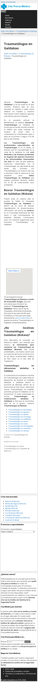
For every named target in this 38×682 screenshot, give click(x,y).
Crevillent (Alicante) (12, 515)
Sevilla (7, 25)
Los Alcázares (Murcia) (14, 513)
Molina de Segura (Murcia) (15, 503)
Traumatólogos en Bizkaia (26, 31)
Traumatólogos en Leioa (18, 424)
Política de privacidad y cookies (17, 671)
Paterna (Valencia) (12, 501)
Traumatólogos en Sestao (18, 431)
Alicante (8, 27)
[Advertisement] (19, 80)
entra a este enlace (22, 318)
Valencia (8, 20)
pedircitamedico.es (10, 680)
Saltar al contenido (8, 2)
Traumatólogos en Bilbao (18, 414)
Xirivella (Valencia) (12, 510)
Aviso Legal (9, 669)
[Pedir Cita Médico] (16, 9)
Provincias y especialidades (11, 529)
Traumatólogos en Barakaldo (20, 410)
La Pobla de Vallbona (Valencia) (17, 517)
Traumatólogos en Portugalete (20, 426)
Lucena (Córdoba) (12, 520)
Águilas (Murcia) (11, 508)
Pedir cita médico (7, 31)
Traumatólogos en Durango (19, 417)
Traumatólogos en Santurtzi (19, 428)
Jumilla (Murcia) (11, 506)
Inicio (7, 15)
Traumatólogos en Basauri (19, 412)
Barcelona (9, 18)
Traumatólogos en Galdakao (19, 419)
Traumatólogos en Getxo (18, 421)
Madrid (8, 22)
